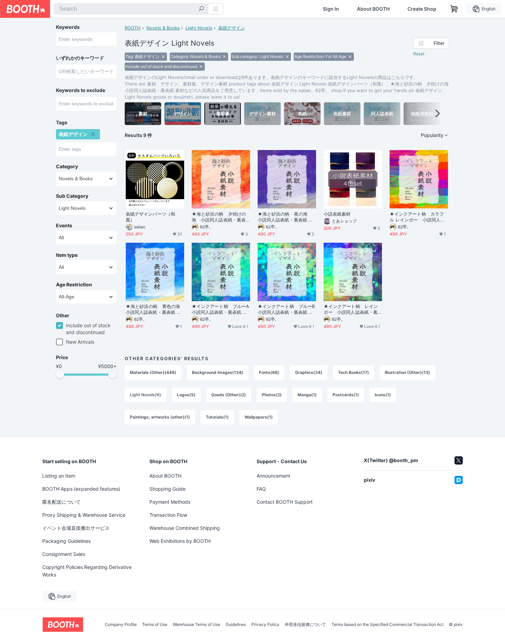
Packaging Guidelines (66, 541)
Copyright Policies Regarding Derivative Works (87, 571)
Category (67, 166)
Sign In (331, 9)
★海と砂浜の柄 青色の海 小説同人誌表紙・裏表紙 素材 (155, 309)
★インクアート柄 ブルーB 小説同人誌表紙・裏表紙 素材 (287, 309)
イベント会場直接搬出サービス (76, 528)
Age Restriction (74, 284)
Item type (67, 255)
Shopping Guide (167, 489)
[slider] (60, 374)
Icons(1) (383, 394)
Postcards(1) (346, 394)
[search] (201, 9)
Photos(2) (272, 394)
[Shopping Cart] (454, 9)
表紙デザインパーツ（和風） (150, 216)
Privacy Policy (265, 624)
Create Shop (421, 9)
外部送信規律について (305, 624)
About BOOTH (373, 9)
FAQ (261, 489)
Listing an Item (58, 476)
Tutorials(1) (217, 417)
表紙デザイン (231, 28)
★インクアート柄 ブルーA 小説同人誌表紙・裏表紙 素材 (221, 309)
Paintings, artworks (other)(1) (160, 417)
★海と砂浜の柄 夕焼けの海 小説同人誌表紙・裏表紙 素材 (219, 217)
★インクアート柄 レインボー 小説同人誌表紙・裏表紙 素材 (351, 309)
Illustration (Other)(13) (407, 372)
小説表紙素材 (337, 214)
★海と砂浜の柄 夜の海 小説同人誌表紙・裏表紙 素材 (285, 217)
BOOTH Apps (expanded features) (81, 489)
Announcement (273, 476)
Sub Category (72, 196)
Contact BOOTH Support (285, 502)
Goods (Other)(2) (228, 394)
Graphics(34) (308, 372)
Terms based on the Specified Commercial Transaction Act (388, 624)
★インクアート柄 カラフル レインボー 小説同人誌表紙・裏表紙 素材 (417, 217)
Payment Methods (169, 502)
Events (64, 225)
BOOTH (133, 28)
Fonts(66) (269, 372)
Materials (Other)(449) (153, 372)
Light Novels (199, 28)
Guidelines (236, 624)
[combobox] (131, 8)
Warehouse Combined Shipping (184, 528)
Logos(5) (186, 394)
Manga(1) (307, 394)
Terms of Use (154, 624)
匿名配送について (61, 502)
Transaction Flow (168, 515)
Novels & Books (163, 28)
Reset (418, 53)
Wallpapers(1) (259, 417)
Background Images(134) (217, 372)
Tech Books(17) (353, 372)
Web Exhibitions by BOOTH (180, 541)
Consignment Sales (63, 554)
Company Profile (121, 624)
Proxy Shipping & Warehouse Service (83, 515)
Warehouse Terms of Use (196, 624)
